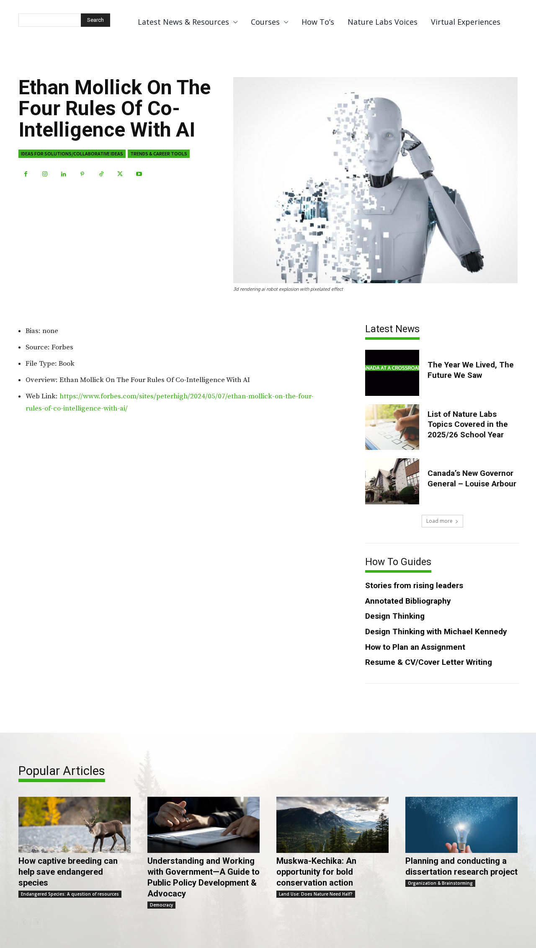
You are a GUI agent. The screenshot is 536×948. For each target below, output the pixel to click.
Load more (439, 520)
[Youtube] (138, 174)
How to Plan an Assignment (415, 647)
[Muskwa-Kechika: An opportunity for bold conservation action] (332, 825)
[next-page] (37, 922)
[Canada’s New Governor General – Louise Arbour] (392, 481)
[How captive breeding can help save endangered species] (74, 825)
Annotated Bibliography (408, 601)
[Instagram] (44, 174)
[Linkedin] (63, 174)
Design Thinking (395, 616)
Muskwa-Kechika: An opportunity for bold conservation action (316, 872)
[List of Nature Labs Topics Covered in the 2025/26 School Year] (392, 427)
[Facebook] (25, 174)
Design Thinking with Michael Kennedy (436, 631)
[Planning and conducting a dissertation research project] (461, 825)
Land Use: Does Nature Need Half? (316, 894)
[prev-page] (23, 922)
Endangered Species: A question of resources (70, 894)
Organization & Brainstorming (440, 883)
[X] (120, 174)
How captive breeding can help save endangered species (68, 872)
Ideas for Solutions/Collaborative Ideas (72, 153)
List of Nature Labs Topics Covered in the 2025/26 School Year (468, 424)
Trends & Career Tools (158, 153)
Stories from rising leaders (414, 585)
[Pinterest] (82, 174)
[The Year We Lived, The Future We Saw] (392, 372)
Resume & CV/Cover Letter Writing (428, 662)
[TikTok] (101, 174)
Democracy (161, 905)
